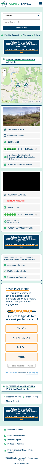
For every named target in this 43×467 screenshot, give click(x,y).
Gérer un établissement (16, 436)
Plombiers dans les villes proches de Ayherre (20, 387)
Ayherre (37, 35)
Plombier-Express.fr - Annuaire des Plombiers (24, 459)
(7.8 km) (32, 397)
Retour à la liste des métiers (22, 366)
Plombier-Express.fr (12, 35)
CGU (6, 372)
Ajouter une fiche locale (16, 265)
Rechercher (21, 28)
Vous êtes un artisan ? (32, 374)
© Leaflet (32, 101)
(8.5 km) (12, 401)
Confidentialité (13, 372)
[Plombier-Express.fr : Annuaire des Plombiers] (16, 4)
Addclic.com (24, 464)
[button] (17, 85)
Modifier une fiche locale (16, 271)
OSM (39, 101)
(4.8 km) (13, 397)
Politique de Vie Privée (16, 444)
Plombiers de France (15, 430)
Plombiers (27, 35)
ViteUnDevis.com (33, 372)
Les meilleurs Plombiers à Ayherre (20, 60)
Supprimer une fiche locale (17, 277)
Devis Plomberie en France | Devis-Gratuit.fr (20, 451)
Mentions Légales (14, 440)
